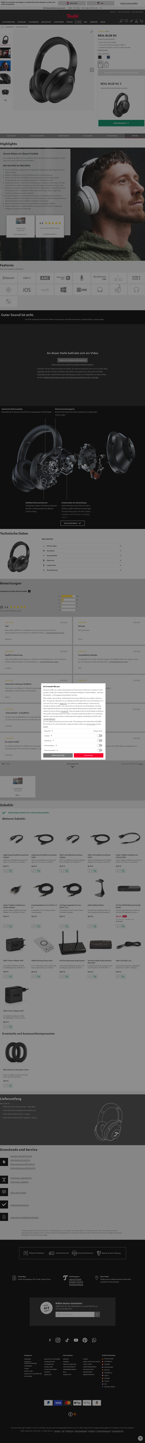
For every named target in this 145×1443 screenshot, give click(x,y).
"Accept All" (64, 711)
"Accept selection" (49, 719)
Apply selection (58, 755)
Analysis (47, 736)
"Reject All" (63, 703)
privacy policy (91, 724)
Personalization (49, 745)
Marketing (47, 740)
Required (47, 731)
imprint (45, 726)
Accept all (88, 755)
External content (49, 750)
